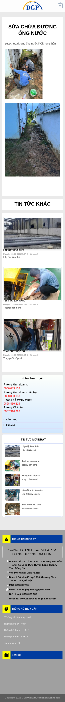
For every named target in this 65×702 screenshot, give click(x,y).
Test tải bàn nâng (31, 461)
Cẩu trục (11, 419)
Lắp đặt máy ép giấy (32, 490)
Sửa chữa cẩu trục (31, 504)
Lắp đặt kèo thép (30, 446)
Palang (10, 425)
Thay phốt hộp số (31, 475)
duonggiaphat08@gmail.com (33, 589)
